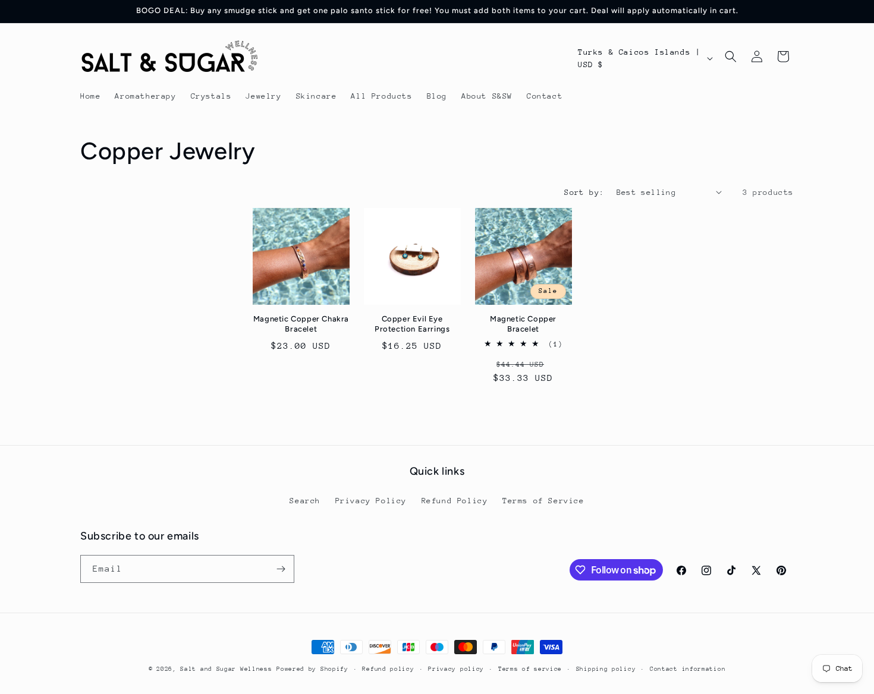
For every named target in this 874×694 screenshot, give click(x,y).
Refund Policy (455, 500)
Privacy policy (456, 669)
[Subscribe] (281, 569)
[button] (731, 56)
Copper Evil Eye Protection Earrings (412, 323)
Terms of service (530, 669)
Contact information (687, 669)
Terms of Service (543, 500)
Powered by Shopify (312, 669)
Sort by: (584, 192)
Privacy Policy (371, 500)
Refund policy (388, 669)
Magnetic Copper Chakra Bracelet (301, 323)
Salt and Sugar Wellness (226, 669)
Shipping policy (606, 669)
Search (305, 500)
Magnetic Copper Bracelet (523, 323)
